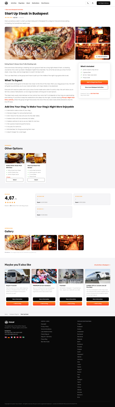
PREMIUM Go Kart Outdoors (42, 285)
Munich (79, 372)
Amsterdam (80, 331)
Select (15, 180)
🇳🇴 (20, 337)
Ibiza (78, 362)
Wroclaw (79, 392)
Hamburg (79, 359)
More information (17, 299)
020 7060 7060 (95, 93)
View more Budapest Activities (14, 9)
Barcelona (80, 336)
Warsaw (79, 389)
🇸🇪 (23, 337)
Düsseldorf (80, 354)
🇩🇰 (18, 337)
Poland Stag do (45, 334)
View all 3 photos (103, 56)
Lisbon (79, 364)
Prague (79, 324)
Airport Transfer (11, 285)
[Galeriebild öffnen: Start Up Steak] (40, 43)
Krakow (79, 329)
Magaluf (79, 369)
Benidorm (80, 395)
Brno (78, 397)
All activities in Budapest (102, 265)
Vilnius (79, 387)
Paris (78, 374)
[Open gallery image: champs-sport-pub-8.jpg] (71, 242)
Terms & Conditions (46, 329)
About (28, 3)
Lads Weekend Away (46, 331)
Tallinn (79, 382)
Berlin (78, 341)
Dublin (79, 352)
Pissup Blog (44, 339)
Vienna (79, 384)
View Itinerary (45, 3)
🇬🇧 (6, 337)
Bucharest (80, 334)
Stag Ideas (21, 3)
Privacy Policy (45, 326)
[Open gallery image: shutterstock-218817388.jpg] (17, 242)
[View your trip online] (93, 3)
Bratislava (80, 344)
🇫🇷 (12, 337)
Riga (78, 377)
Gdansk (79, 357)
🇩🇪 (9, 337)
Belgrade (79, 339)
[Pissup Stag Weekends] (6, 3)
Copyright (43, 324)
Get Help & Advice (103, 3)
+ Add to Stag (17, 303)
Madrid (79, 367)
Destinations (35, 3)
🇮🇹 (15, 337)
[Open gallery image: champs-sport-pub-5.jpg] (44, 242)
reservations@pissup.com (11, 334)
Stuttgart (79, 379)
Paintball (62, 285)
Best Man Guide (45, 341)
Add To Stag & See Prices (94, 82)
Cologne (79, 349)
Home (6, 314)
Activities (13, 3)
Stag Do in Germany (46, 336)
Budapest (80, 326)
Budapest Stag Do (14, 314)
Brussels (79, 346)
